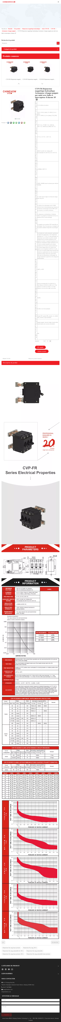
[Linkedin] (6, 969)
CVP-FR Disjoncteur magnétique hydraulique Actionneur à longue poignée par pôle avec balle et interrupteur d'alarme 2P (47, 79)
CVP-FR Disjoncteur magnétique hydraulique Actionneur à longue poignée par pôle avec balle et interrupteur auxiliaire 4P (14, 79)
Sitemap (56, 1018)
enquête (41, 347)
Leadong (30, 1020)
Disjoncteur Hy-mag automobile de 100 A (13, 951)
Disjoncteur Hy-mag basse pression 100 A (13, 954)
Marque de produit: (33, 358)
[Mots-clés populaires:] (58, 43)
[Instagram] (12, 969)
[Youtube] (9, 969)
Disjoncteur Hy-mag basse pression (11, 947)
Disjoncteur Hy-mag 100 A (30, 947)
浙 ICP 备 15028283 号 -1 (39, 1018)
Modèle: (4, 358)
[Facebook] (2, 969)
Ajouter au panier (41, 351)
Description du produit (10, 363)
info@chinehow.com (6, 991)
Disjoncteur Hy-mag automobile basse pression (38, 954)
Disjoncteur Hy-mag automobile (34, 951)
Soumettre (6, 1014)
